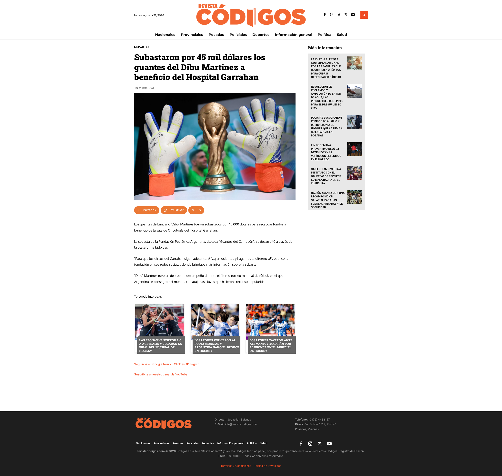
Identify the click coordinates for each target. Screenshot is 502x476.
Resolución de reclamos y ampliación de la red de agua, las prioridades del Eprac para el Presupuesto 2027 (327, 97)
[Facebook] (324, 14)
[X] (345, 14)
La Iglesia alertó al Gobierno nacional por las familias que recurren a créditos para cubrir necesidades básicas (326, 68)
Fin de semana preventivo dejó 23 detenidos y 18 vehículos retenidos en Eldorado (326, 152)
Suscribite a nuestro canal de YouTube (160, 374)
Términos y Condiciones (236, 465)
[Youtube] (352, 14)
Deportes (141, 46)
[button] (364, 15)
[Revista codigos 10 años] (170, 423)
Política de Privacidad (268, 465)
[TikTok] (338, 14)
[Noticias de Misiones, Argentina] (251, 15)
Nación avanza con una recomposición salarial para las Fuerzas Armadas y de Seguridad (328, 200)
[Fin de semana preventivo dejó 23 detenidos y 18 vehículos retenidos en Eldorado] (354, 149)
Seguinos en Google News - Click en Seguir (166, 364)
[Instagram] (331, 14)
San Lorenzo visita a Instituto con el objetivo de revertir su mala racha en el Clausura (326, 176)
